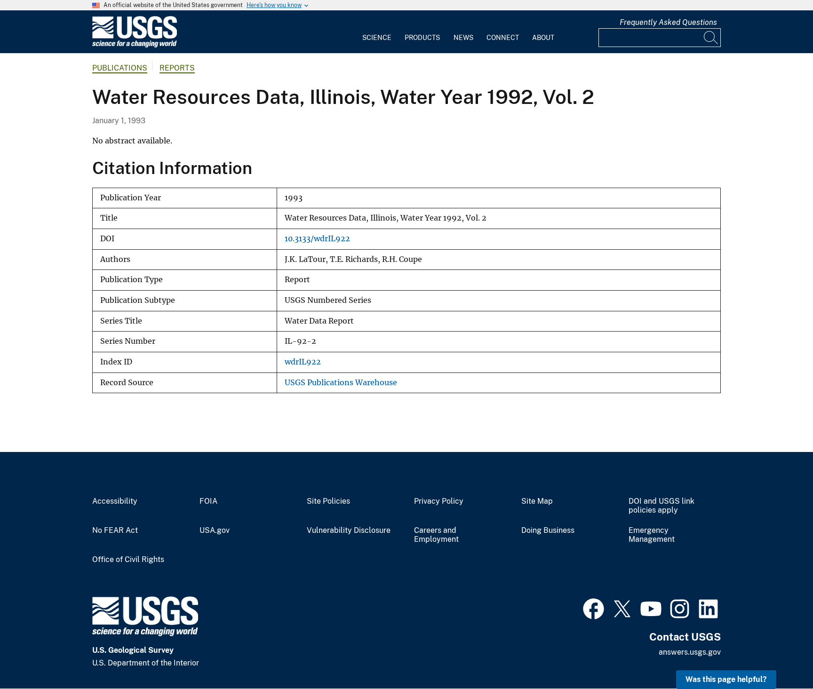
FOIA (208, 501)
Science (376, 37)
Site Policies (328, 501)
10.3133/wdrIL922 (317, 238)
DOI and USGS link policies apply (661, 506)
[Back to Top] (779, 655)
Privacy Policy (438, 501)
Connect (502, 37)
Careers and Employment (436, 535)
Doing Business (547, 530)
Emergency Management (652, 535)
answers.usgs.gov (690, 652)
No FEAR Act (115, 530)
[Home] (134, 45)
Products (422, 37)
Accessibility (114, 501)
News (463, 37)
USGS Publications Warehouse (341, 382)
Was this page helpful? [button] (726, 679)
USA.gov (214, 530)
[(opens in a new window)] (593, 607)
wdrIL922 (303, 361)
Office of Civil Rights (128, 559)
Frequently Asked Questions (668, 22)
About (543, 37)
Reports (177, 67)
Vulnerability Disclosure (349, 530)
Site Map (537, 501)
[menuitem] (377, 32)
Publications (119, 67)
